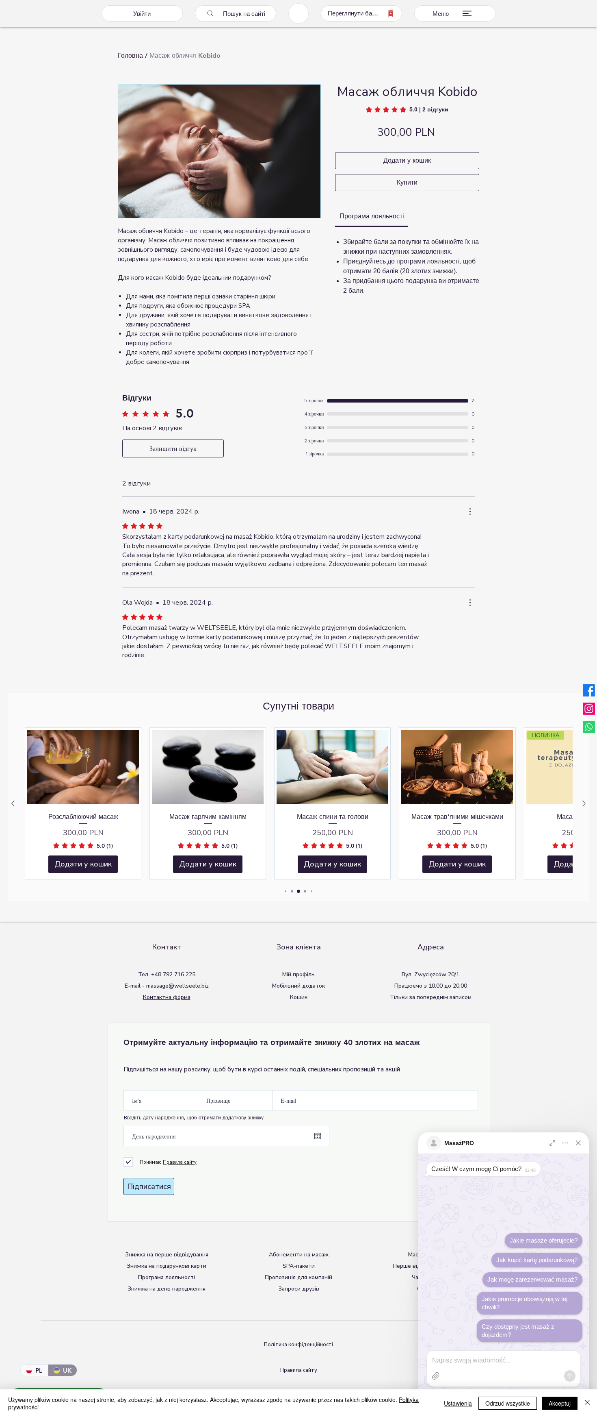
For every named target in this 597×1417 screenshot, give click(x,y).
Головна (130, 55)
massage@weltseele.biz (177, 986)
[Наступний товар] (584, 803)
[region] (298, 13)
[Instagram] (589, 709)
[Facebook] (589, 690)
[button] (166, 1266)
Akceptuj (560, 1403)
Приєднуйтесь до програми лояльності (401, 261)
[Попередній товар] (13, 803)
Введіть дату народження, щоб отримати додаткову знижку (194, 1117)
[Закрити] (587, 1403)
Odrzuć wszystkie (507, 1403)
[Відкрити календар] (317, 1136)
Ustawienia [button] (458, 1403)
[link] (407, 110)
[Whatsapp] (589, 727)
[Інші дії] (470, 511)
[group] (298, 803)
